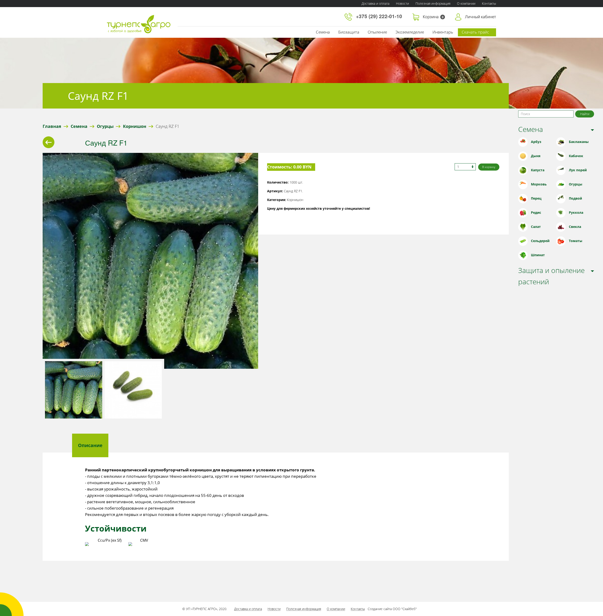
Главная (52, 126)
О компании (466, 3)
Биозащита (348, 32)
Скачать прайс (475, 32)
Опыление (377, 32)
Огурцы (105, 126)
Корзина (433, 16)
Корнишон (134, 126)
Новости (402, 3)
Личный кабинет (480, 16)
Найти (584, 114)
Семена (323, 32)
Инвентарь (442, 32)
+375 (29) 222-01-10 (379, 16)
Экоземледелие (409, 32)
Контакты (489, 3)
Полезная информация (433, 3)
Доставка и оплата (375, 3)
